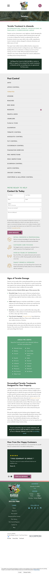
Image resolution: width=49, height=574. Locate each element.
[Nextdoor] (40, 508)
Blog (14, 527)
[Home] (24, 5)
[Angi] (35, 508)
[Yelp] (32, 508)
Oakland (29, 366)
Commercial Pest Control (14, 516)
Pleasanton (16, 368)
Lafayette (16, 363)
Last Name (27, 195)
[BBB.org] (37, 508)
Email (26, 199)
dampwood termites (35, 398)
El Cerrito (16, 360)
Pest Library (14, 519)
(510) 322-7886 (28, 61)
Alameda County (18, 348)
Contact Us (14, 524)
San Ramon (29, 371)
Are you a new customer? (13, 208)
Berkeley (16, 351)
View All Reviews (21, 476)
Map (35, 488)
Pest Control (14, 513)
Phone (9, 199)
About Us (14, 510)
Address (9, 203)
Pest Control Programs (14, 522)
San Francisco (17, 371)
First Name (10, 195)
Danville (16, 358)
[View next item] (11, 476)
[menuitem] (24, 83)
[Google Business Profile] (29, 508)
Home (14, 508)
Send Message (13, 232)
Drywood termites (27, 316)
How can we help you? (12, 212)
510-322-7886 (14, 501)
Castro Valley (30, 351)
